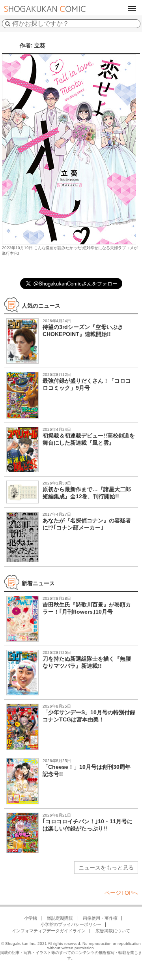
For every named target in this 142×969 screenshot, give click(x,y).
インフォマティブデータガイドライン (49, 930)
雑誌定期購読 (60, 918)
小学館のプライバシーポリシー (71, 924)
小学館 (30, 918)
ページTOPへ (121, 893)
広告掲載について (112, 930)
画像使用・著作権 (100, 918)
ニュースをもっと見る (106, 867)
